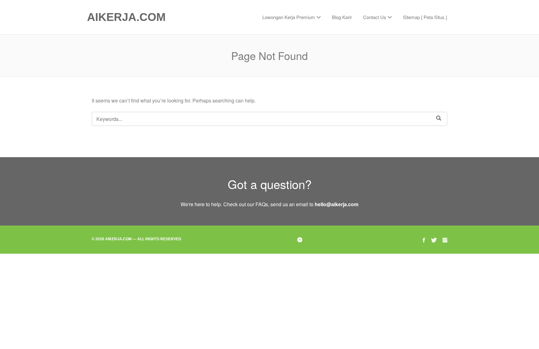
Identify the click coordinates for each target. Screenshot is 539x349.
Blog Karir (342, 17)
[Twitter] (434, 239)
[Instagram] (445, 239)
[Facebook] (424, 239)
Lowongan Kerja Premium (288, 17)
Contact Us (374, 17)
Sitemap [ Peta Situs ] (425, 17)
